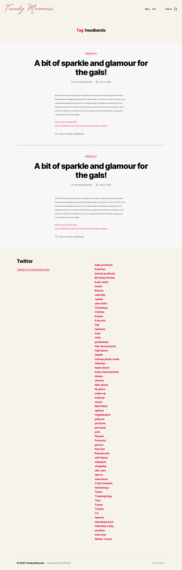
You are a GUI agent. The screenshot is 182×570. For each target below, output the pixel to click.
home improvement (107, 372)
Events (99, 316)
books (98, 286)
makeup (100, 397)
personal (100, 427)
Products (91, 53)
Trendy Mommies (34, 563)
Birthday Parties (105, 277)
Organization (102, 414)
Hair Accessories (105, 346)
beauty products (105, 273)
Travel (99, 504)
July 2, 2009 (105, 82)
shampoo (100, 461)
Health (99, 354)
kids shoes (101, 384)
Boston (99, 290)
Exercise (100, 320)
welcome (100, 534)
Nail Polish (101, 406)
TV (96, 513)
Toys (98, 500)
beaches (100, 269)
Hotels (99, 376)
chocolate (101, 303)
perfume (100, 423)
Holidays (100, 363)
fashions (100, 329)
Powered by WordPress (59, 563)
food (98, 333)
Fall (97, 324)
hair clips (68, 134)
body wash (101, 282)
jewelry (99, 380)
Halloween (101, 350)
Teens (98, 491)
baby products (104, 265)
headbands (79, 134)
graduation (101, 342)
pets (97, 431)
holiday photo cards (107, 359)
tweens (99, 517)
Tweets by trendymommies (33, 269)
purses (99, 444)
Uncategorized (104, 521)
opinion (99, 410)
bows (61, 134)
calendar (100, 294)
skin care (100, 470)
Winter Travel (103, 539)
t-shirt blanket (103, 483)
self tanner (101, 457)
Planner (99, 436)
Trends (99, 509)
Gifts (98, 337)
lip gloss (100, 389)
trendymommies (84, 82)
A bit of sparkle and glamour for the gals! (91, 67)
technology (102, 487)
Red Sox (100, 449)
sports (99, 474)
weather (100, 530)
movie (98, 402)
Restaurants (102, 453)
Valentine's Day (104, 526)
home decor (102, 367)
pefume (99, 419)
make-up (100, 393)
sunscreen (101, 479)
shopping (100, 466)
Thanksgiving (103, 496)
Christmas (101, 307)
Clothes (99, 312)
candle (99, 299)
